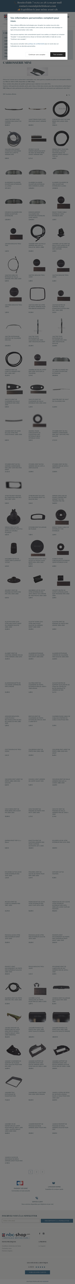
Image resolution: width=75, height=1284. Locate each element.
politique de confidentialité (36, 44)
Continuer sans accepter (37, 55)
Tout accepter (58, 54)
